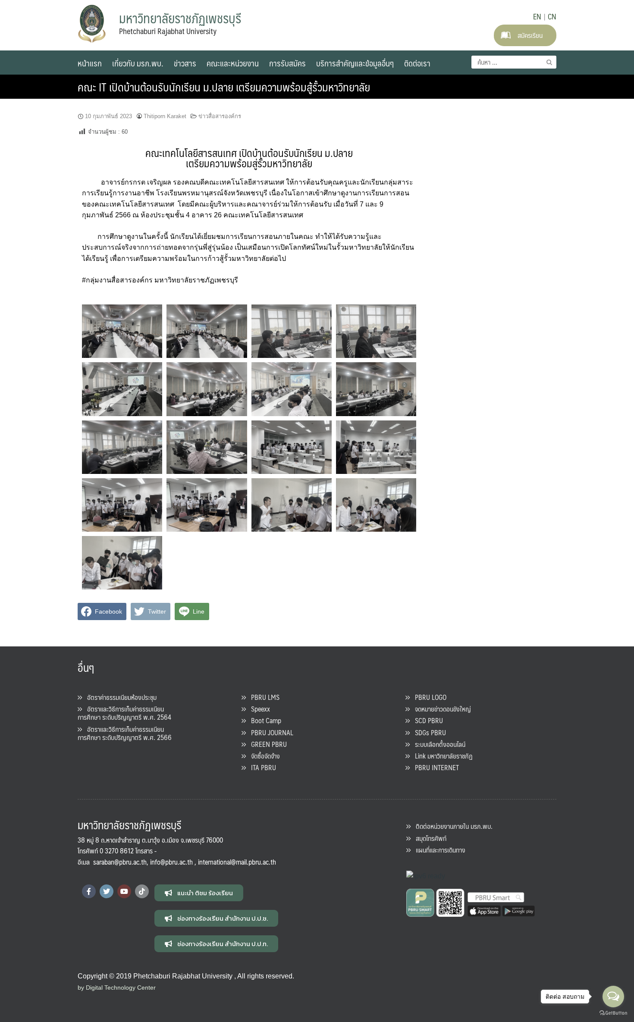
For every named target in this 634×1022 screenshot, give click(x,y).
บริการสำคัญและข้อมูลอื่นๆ (355, 63)
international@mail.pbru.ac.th (237, 862)
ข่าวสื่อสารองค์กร (219, 116)
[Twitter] (106, 891)
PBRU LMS (262, 697)
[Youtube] (124, 891)
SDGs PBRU (428, 732)
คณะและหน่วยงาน (233, 63)
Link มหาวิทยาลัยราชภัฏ (441, 756)
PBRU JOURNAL (269, 732)
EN (537, 16)
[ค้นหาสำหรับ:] (513, 62)
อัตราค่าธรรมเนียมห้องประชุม (119, 697)
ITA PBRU (261, 767)
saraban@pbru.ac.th (120, 862)
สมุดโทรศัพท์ (428, 838)
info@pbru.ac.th (171, 862)
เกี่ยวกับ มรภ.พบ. (137, 63)
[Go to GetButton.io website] (613, 1013)
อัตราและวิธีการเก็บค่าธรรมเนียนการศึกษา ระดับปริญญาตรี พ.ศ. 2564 (124, 713)
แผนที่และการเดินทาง (438, 850)
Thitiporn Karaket (165, 116)
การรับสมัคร (287, 63)
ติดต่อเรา (417, 63)
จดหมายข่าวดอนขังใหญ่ (440, 709)
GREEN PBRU (266, 744)
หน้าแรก (90, 63)
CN (552, 16)
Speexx (258, 709)
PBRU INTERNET (434, 767)
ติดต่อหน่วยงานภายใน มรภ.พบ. (452, 826)
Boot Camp (263, 720)
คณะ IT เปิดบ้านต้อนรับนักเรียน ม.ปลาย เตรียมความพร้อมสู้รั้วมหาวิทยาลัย (224, 86)
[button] (198, 892)
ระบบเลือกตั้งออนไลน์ (437, 744)
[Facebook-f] (89, 891)
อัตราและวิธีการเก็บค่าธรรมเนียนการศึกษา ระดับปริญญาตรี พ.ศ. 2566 (125, 733)
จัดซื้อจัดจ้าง (263, 756)
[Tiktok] (142, 891)
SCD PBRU (426, 720)
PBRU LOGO (428, 697)
